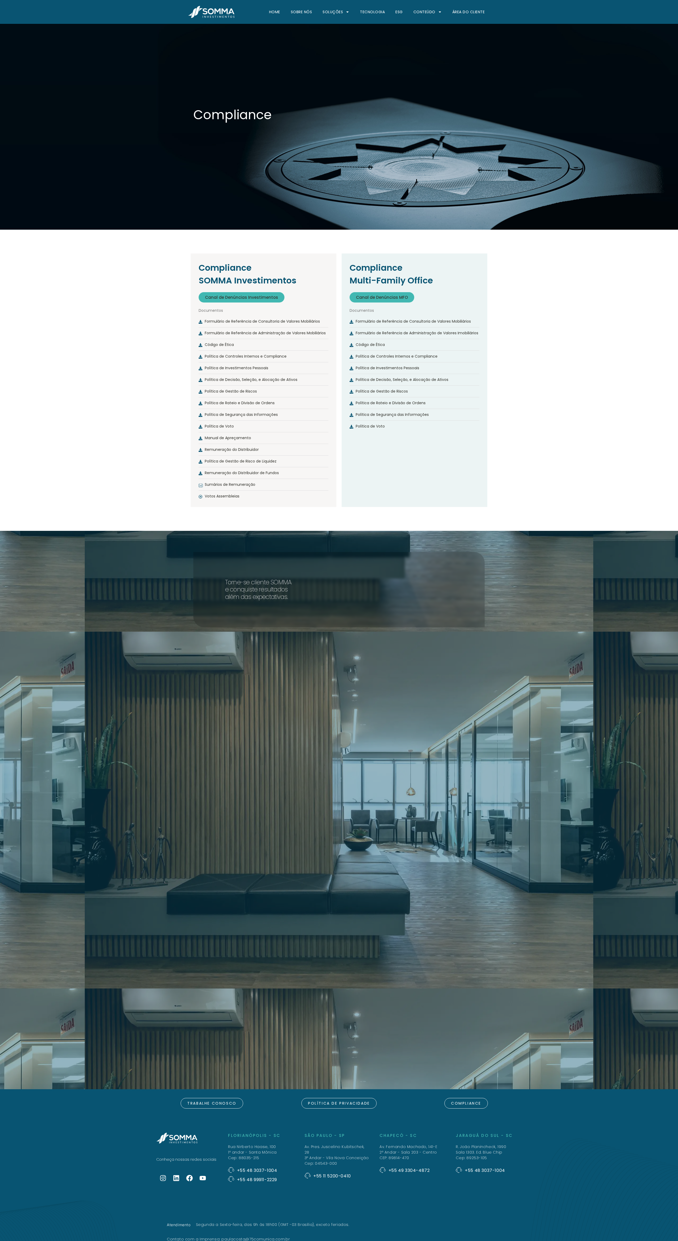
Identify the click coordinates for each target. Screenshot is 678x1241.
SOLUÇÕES (333, 12)
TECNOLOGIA (372, 12)
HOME (274, 12)
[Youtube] (202, 1178)
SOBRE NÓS (301, 12)
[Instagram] (163, 1178)
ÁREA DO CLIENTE (468, 12)
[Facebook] (189, 1178)
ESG (399, 12)
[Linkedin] (176, 1178)
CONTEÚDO (424, 12)
